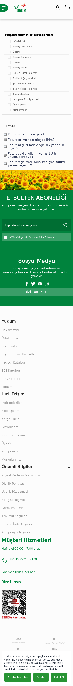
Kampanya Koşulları (16, 532)
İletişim (7, 387)
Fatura (16, 62)
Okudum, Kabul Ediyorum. (32, 237)
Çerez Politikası (13, 508)
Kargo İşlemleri (21, 94)
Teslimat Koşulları (15, 516)
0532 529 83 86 (24, 559)
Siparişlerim (10, 411)
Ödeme (17, 51)
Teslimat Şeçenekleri (24, 78)
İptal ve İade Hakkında (25, 88)
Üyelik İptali (19, 104)
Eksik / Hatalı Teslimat (25, 72)
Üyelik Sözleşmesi (15, 491)
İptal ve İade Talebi (23, 83)
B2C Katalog (11, 379)
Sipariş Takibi (20, 67)
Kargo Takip (10, 419)
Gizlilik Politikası (13, 483)
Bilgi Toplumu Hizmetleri (19, 354)
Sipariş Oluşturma (22, 46)
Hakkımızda (10, 330)
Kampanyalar (20, 109)
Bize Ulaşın (11, 582)
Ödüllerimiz (10, 338)
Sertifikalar (10, 346)
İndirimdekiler (12, 403)
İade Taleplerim (13, 435)
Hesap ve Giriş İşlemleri (26, 99)
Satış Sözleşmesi (14, 500)
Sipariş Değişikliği (22, 57)
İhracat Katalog (13, 362)
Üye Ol (6, 443)
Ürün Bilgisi (19, 41)
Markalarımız (11, 459)
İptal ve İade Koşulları (17, 524)
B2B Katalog (11, 370)
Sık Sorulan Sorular (18, 572)
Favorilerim (10, 427)
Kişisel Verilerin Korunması (21, 475)
